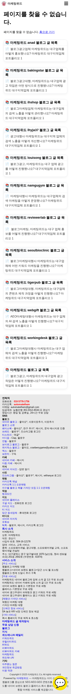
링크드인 (7, 494)
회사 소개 (7, 528)
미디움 (5, 438)
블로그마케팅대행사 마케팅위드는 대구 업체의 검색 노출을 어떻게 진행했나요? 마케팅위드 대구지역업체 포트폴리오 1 (35, 353)
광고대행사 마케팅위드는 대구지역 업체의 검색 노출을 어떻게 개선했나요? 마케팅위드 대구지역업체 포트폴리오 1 (35, 141)
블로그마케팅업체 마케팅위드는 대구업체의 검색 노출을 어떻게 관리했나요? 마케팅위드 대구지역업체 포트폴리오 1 (34, 113)
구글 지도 (7, 503)
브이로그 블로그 (10, 444)
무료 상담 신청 (10, 624)
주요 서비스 (9, 563)
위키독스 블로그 (10, 447)
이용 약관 (7, 670)
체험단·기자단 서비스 (14, 598)
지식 (4, 631)
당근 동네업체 (9, 512)
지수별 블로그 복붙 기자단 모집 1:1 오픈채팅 (26, 487)
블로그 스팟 (8, 425)
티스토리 (7, 434)
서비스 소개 (9, 560)
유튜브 (5, 522)
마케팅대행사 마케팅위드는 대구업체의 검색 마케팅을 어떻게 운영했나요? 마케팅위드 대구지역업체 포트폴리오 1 (35, 201)
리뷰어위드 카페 (10, 651)
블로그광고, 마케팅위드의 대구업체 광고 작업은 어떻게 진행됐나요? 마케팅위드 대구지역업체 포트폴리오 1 (35, 381)
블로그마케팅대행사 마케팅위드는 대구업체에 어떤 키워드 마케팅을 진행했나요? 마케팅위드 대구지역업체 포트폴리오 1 (34, 265)
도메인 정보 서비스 (13, 608)
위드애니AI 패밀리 (12, 634)
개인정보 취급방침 (12, 667)
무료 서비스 (9, 576)
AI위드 (5, 644)
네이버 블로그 (9, 421)
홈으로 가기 (47, 32)
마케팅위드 (15, 3)
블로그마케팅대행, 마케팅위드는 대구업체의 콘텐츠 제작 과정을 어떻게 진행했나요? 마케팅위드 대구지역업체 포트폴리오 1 (35, 293)
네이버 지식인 (9, 469)
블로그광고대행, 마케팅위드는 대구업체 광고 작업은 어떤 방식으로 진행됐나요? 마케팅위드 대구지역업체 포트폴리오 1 (35, 86)
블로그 (6, 628)
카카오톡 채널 (9, 481)
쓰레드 (5, 431)
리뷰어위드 (8, 648)
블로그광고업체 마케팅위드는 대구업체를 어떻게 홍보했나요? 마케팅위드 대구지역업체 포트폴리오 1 (34, 53)
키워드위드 (8, 638)
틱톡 (4, 525)
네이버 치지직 (9, 518)
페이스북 (7, 428)
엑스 (4, 450)
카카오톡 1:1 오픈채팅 (14, 484)
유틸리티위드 (9, 641)
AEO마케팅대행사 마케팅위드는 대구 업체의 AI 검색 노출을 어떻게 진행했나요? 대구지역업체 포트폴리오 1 (35, 321)
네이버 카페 (8, 460)
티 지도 (6, 509)
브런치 (5, 454)
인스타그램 (8, 475)
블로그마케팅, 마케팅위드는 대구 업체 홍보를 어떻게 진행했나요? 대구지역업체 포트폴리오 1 (35, 234)
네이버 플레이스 (10, 500)
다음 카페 (7, 463)
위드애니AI (8, 657)
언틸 (4, 441)
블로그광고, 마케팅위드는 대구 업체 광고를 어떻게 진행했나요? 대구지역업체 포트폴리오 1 (35, 168)
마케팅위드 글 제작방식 (15, 621)
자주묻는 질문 (9, 664)
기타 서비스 (9, 614)
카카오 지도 (8, 506)
